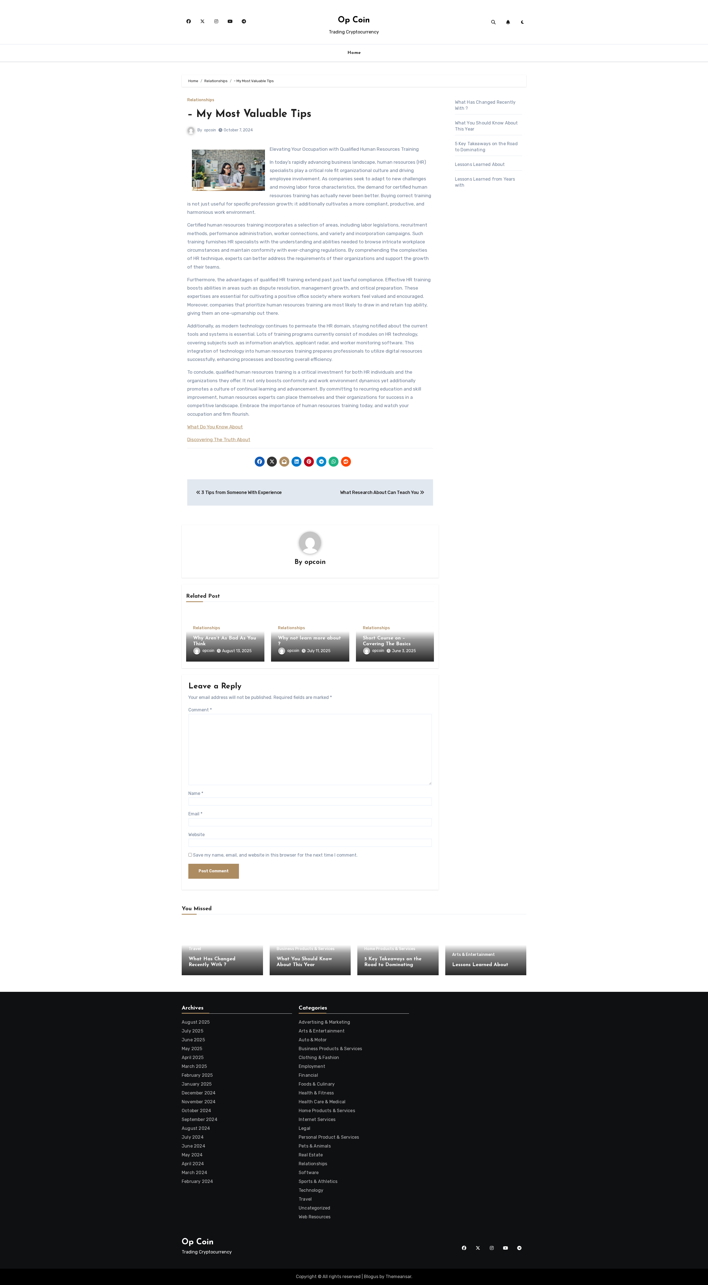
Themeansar (398, 1276)
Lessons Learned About (480, 164)
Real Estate (311, 1154)
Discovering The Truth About (218, 439)
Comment (200, 709)
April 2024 (193, 1163)
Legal (304, 1128)
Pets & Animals (315, 1146)
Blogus (371, 1276)
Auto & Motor (313, 1039)
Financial (308, 1075)
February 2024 (197, 1181)
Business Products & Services (306, 949)
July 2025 (192, 1031)
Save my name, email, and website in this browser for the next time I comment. (275, 855)
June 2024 (193, 1146)
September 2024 (199, 1119)
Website (196, 834)
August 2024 (196, 1128)
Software (309, 1172)
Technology (311, 1190)
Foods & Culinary (317, 1084)
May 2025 (192, 1048)
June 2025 (193, 1039)
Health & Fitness (316, 1093)
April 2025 (193, 1057)
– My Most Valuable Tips (249, 114)
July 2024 (193, 1137)
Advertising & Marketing (324, 1022)
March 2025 (194, 1066)
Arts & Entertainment (473, 955)
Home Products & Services (389, 949)
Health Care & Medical (322, 1101)
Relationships (200, 100)
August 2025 (196, 1022)
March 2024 (194, 1172)
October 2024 (196, 1110)
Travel (195, 949)
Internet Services (317, 1119)
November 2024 (199, 1101)
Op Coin (354, 20)
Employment (312, 1066)
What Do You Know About (215, 427)
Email (195, 813)
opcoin (210, 130)
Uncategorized (314, 1208)
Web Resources (315, 1216)
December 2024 (199, 1093)
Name (195, 793)
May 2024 (192, 1154)
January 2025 (197, 1084)
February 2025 (197, 1075)
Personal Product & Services (329, 1137)
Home (354, 53)
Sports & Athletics (318, 1181)
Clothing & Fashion (319, 1057)
